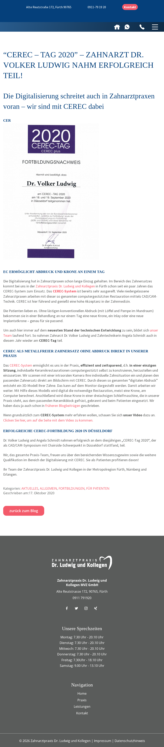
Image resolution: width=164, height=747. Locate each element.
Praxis (82, 700)
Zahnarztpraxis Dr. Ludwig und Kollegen (65, 286)
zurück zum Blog (23, 510)
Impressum (103, 741)
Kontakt (130, 7)
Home (82, 693)
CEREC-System (21, 365)
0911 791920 (82, 598)
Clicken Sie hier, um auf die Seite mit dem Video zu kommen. (48, 420)
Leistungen (82, 706)
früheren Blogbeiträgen (62, 405)
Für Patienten (97, 488)
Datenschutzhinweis (130, 741)
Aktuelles (29, 488)
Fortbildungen (72, 488)
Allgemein (48, 488)
